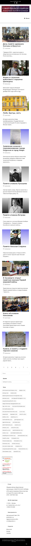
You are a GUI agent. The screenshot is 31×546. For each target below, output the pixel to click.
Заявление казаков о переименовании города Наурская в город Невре (14, 148)
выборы (14, 417)
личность (6, 430)
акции (5, 414)
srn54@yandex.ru (10, 521)
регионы (6, 443)
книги (18, 425)
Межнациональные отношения (12, 395)
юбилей (17, 451)
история (16, 422)
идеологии (6, 422)
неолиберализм (16, 433)
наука (5, 433)
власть (23, 414)
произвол (18, 441)
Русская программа (18, 406)
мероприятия (17, 430)
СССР (22, 411)
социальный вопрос (9, 449)
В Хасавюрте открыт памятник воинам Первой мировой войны (14, 280)
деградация (18, 419)
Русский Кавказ (8, 409)
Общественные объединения (11, 403)
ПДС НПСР (6, 406)
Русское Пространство (10, 411)
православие (7, 441)
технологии (23, 449)
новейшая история (9, 435)
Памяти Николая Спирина (14, 246)
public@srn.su (10, 517)
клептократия (7, 425)
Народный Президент (18, 398)
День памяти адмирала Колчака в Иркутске (13, 45)
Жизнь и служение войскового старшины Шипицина (13, 79)
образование (22, 435)
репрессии (16, 443)
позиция (15, 438)
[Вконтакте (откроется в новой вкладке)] (15, 3)
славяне (18, 446)
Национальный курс (9, 401)
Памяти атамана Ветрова (14, 215)
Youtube (8, 533)
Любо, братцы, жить (12, 113)
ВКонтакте (9, 529)
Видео (22, 390)
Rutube (8, 531)
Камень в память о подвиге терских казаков (15, 350)
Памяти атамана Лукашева (15, 183)
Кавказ (13, 393)
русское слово (8, 446)
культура (15, 427)
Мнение (6, 398)
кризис (6, 427)
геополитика (7, 419)
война (6, 417)
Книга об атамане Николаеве (11, 314)
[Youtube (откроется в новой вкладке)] (16, 3)
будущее (13, 414)
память (6, 438)
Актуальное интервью (10, 390)
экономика (7, 451)
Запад (5, 393)
